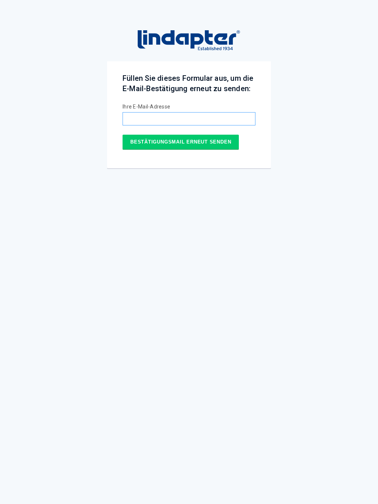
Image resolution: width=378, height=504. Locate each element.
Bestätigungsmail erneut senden (180, 142)
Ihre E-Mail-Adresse (146, 107)
